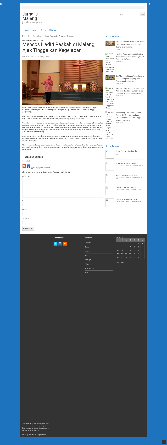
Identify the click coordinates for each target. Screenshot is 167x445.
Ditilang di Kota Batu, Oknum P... (126, 187)
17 (142, 250)
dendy (42, 57)
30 (138, 257)
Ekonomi (88, 243)
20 (126, 254)
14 (130, 250)
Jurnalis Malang (30, 16)
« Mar (118, 262)
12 (122, 250)
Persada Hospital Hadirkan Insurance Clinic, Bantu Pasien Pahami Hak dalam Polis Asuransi (130, 44)
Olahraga (88, 260)
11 (118, 250)
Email (24, 210)
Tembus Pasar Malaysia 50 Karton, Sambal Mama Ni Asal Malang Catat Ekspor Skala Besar (130, 56)
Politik (87, 264)
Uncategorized (89, 268)
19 (122, 254)
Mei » (122, 262)
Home (26, 30)
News (34, 30)
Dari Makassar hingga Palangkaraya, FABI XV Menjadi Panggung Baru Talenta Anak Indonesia (130, 78)
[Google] (29, 168)
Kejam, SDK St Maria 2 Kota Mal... (127, 163)
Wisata (43, 30)
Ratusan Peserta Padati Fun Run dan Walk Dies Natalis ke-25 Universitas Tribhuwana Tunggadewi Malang (130, 90)
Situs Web (25, 218)
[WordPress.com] (44, 168)
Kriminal (87, 251)
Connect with (26, 161)
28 (130, 257)
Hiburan (52, 30)
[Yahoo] (34, 168)
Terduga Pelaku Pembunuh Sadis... (127, 199)
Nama (24, 201)
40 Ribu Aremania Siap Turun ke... (127, 151)
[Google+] (24, 168)
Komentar (26, 176)
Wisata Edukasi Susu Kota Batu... (127, 175)
